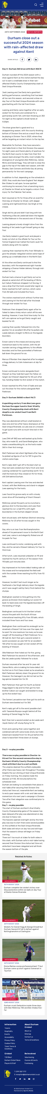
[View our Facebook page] (15, 1079)
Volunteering (29, 1057)
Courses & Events (31, 1060)
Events (7, 1034)
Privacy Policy (10, 1040)
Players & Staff (10, 1063)
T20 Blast (8, 1057)
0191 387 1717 (21, 1072)
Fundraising (29, 1063)
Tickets (7, 1028)
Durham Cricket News (12, 1060)
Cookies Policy (10, 1043)
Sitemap (28, 1034)
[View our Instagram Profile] (33, 1079)
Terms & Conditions (32, 1040)
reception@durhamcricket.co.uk (28, 1075)
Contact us (29, 1037)
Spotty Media (28, 1091)
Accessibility (9, 1037)
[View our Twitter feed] (20, 1079)
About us (28, 1031)
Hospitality (9, 1031)
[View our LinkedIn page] (24, 1079)
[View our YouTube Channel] (29, 1079)
